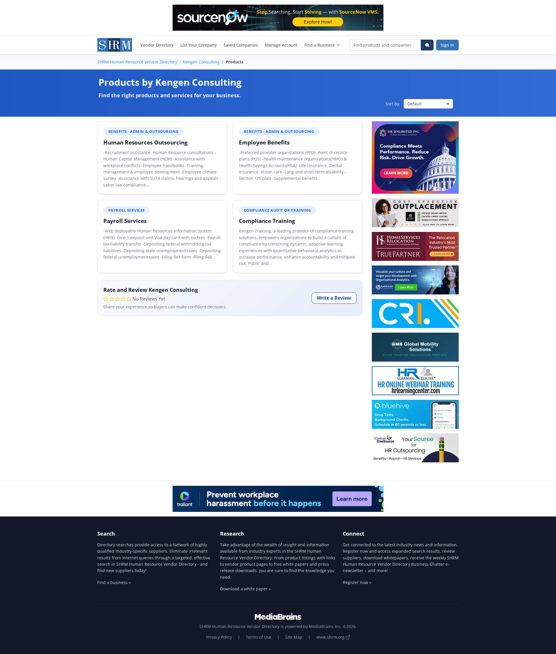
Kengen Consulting (201, 62)
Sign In (447, 45)
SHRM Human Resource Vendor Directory (137, 62)
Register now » (357, 582)
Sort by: (392, 104)
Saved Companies (241, 45)
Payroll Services (125, 221)
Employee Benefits (264, 142)
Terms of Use (258, 637)
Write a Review (334, 298)
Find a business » (114, 582)
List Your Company (198, 45)
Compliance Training (267, 221)
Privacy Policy (219, 637)
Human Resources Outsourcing (145, 142)
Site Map (293, 637)
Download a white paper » (245, 588)
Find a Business (319, 45)
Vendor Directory (156, 45)
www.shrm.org (331, 637)
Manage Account (281, 45)
